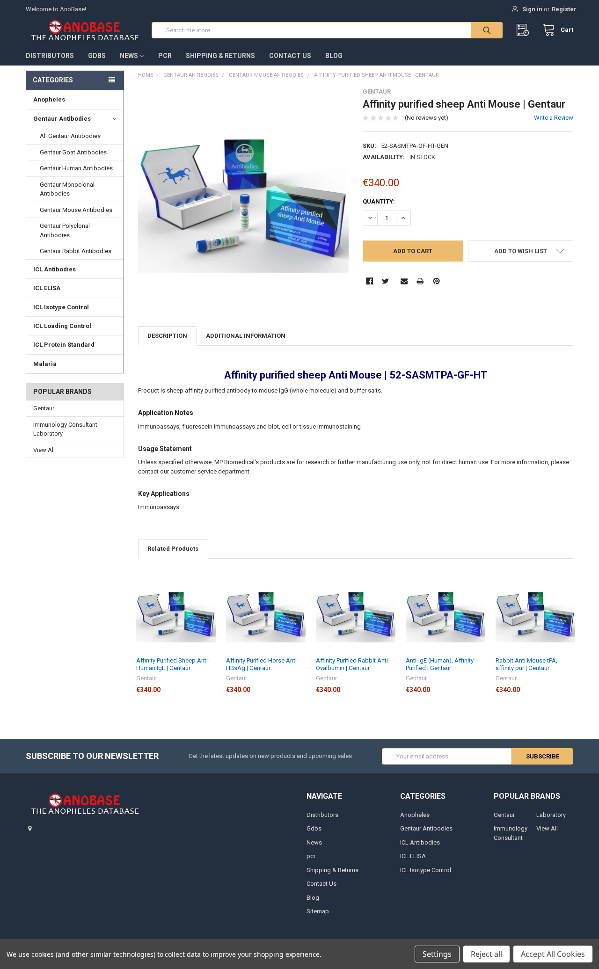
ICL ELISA (46, 287)
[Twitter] (385, 281)
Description (167, 335)
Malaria (45, 363)
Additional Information (245, 335)
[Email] (404, 281)
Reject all (486, 954)
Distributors (50, 55)
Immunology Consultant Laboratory (65, 429)
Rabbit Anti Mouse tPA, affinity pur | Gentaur (526, 664)
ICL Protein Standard (64, 344)
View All (44, 449)
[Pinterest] (436, 281)
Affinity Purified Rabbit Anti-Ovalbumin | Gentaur (353, 664)
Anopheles (49, 99)
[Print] (420, 281)
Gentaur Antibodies (62, 118)
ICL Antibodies (54, 269)
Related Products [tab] (172, 548)
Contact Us (290, 55)
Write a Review (553, 117)
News (129, 55)
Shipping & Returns (220, 55)
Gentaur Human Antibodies (76, 168)
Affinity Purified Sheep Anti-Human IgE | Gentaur (173, 664)
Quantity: (379, 201)
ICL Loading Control (62, 325)
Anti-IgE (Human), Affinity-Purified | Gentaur (440, 664)
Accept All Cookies (553, 954)
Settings (437, 954)
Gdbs (97, 55)
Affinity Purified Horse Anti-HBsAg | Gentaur (262, 664)
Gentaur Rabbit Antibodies (75, 251)
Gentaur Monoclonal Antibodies (67, 189)
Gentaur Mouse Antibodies (76, 209)
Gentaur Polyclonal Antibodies (65, 230)
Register (564, 9)
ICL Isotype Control (61, 307)
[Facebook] (369, 281)
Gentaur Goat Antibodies (73, 152)
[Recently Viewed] (525, 30)
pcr (165, 55)
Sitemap (318, 911)
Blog (334, 55)
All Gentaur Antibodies (70, 135)
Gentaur (43, 408)
